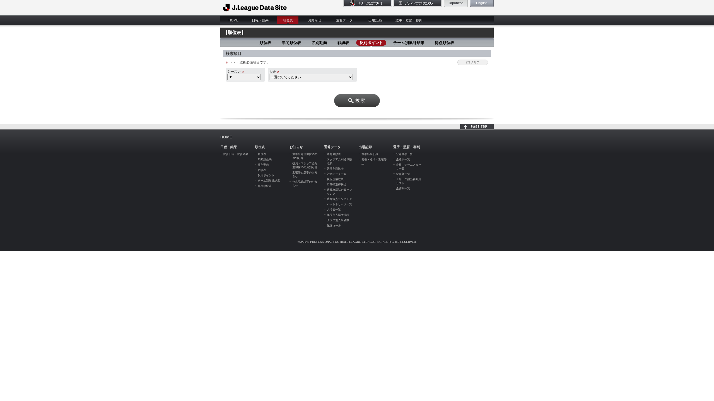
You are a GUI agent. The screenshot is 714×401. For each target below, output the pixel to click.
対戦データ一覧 (336, 173)
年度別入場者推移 (338, 214)
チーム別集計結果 (408, 42)
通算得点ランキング (339, 198)
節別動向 (319, 42)
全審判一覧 (403, 188)
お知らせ (314, 20)
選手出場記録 (369, 154)
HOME (233, 20)
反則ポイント (371, 42)
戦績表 (343, 42)
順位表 (288, 20)
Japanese (456, 3)
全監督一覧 (403, 173)
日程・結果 (260, 20)
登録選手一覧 (404, 154)
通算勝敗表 (334, 154)
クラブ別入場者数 (338, 220)
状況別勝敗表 (335, 179)
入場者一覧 (334, 209)
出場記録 (375, 20)
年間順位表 (291, 42)
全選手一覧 (403, 159)
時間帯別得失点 (336, 184)
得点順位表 (444, 42)
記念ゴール (334, 225)
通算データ (344, 20)
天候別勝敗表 (335, 168)
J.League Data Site (255, 7)
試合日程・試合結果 (235, 154)
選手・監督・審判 (408, 20)
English (482, 3)
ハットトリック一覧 (339, 204)
